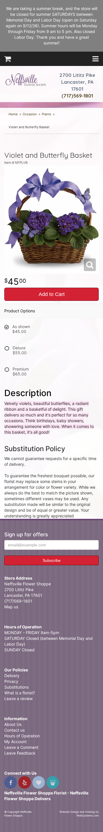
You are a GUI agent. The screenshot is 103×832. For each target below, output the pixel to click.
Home (13, 114)
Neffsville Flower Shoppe (25, 79)
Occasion (30, 114)
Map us (11, 606)
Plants (46, 114)
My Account (15, 741)
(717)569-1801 (77, 96)
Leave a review (18, 698)
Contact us (14, 730)
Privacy (11, 681)
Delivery (11, 675)
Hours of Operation (22, 735)
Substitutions (16, 687)
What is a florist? (19, 692)
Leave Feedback (19, 753)
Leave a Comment (21, 747)
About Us (12, 724)
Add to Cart (52, 294)
